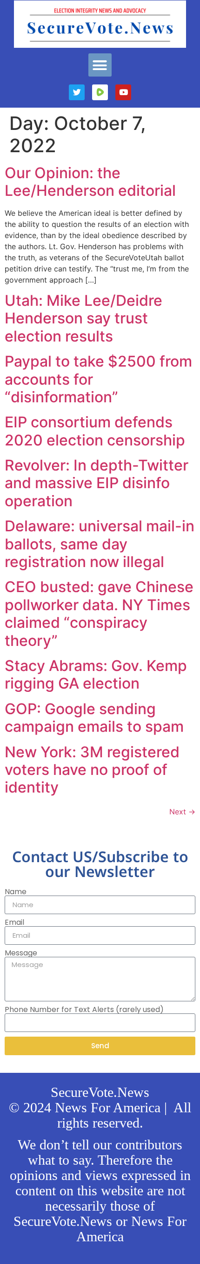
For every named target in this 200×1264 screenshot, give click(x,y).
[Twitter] (77, 92)
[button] (100, 65)
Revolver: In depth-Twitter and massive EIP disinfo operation (96, 483)
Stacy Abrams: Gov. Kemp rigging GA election (96, 674)
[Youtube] (123, 92)
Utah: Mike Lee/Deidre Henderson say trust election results (83, 318)
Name (16, 892)
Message (21, 953)
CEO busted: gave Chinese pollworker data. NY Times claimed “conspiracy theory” (99, 613)
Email (14, 922)
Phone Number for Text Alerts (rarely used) (84, 1009)
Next (182, 811)
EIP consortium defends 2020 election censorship (95, 431)
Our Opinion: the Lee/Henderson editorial (90, 182)
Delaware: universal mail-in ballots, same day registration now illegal (99, 544)
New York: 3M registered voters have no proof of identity (92, 770)
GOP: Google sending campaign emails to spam (94, 717)
